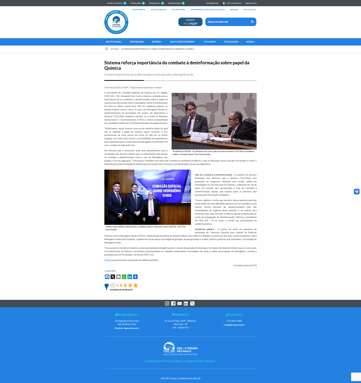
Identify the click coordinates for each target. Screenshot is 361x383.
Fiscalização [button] (231, 41)
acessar (190, 21)
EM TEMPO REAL (178, 9)
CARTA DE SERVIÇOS (158, 9)
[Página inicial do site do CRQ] (116, 22)
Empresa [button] (156, 41)
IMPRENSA (234, 9)
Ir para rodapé (176, 3)
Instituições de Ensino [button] (182, 41)
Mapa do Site (251, 3)
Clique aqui (109, 260)
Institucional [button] (113, 41)
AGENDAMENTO (138, 9)
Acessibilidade (212, 3)
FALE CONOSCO (250, 9)
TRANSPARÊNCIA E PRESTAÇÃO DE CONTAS (207, 9)
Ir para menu (137, 3)
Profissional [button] (137, 41)
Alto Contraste (234, 3)
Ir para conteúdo (116, 3)
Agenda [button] (250, 41)
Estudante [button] (210, 41)
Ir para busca (156, 3)
